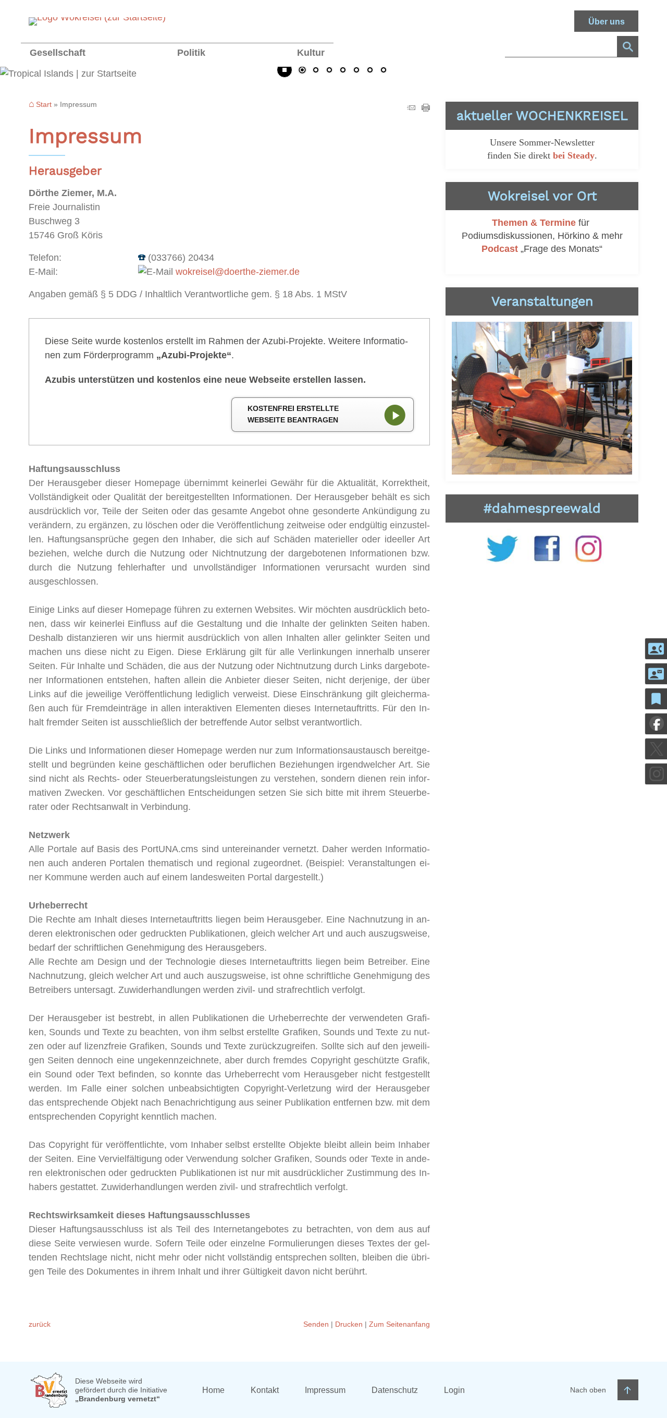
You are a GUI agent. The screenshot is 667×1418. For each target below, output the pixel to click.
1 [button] (302, 71)
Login (454, 1390)
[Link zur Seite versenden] (411, 108)
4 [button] (343, 71)
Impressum (325, 1390)
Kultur (311, 52)
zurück (40, 1324)
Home (213, 1390)
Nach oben (588, 1390)
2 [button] (316, 71)
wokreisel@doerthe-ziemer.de (238, 271)
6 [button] (370, 71)
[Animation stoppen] (284, 70)
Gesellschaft (57, 52)
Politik (191, 52)
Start (44, 104)
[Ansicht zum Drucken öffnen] (426, 108)
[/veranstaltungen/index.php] (542, 398)
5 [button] (356, 71)
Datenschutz (395, 1390)
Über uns (606, 21)
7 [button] (383, 71)
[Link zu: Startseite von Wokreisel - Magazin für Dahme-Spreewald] (97, 21)
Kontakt (265, 1390)
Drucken (349, 1324)
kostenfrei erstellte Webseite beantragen (293, 414)
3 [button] (329, 71)
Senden (316, 1324)
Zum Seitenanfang (399, 1324)
